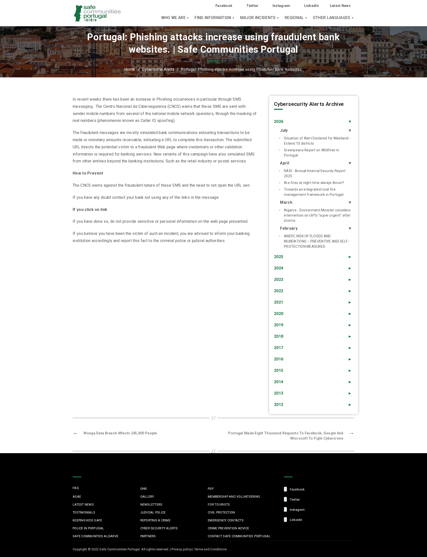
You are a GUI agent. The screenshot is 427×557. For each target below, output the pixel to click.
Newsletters (151, 504)
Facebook (223, 6)
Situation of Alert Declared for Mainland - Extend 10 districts (317, 140)
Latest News (340, 6)
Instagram (281, 6)
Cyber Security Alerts (159, 528)
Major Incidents (258, 18)
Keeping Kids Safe (87, 520)
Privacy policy (181, 549)
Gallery (147, 496)
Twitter (252, 6)
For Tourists (219, 504)
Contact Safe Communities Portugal (239, 536)
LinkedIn (311, 6)
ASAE (77, 496)
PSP (211, 488)
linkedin (295, 520)
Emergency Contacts (226, 520)
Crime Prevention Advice (228, 528)
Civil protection (221, 512)
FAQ (76, 488)
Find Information (212, 18)
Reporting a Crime (155, 520)
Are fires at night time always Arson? (314, 183)
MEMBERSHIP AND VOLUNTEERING (234, 496)
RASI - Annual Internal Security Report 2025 (315, 173)
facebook (297, 489)
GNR (143, 488)
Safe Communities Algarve (95, 536)
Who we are (173, 18)
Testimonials (84, 512)
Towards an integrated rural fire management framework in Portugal (313, 192)
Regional (294, 18)
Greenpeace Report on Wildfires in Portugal (311, 152)
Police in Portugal (88, 528)
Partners (148, 536)
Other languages (331, 18)
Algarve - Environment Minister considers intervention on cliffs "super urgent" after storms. (317, 215)
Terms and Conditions (210, 549)
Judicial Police (153, 512)
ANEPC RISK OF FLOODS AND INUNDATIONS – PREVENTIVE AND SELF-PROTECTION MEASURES (316, 241)
